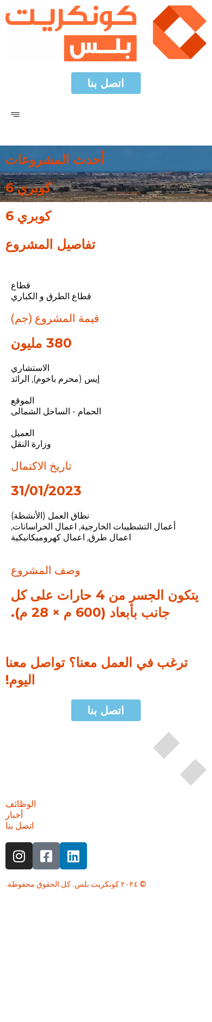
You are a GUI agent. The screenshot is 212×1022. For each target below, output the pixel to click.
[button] (14, 114)
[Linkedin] (73, 855)
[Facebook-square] (46, 855)
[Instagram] (19, 855)
